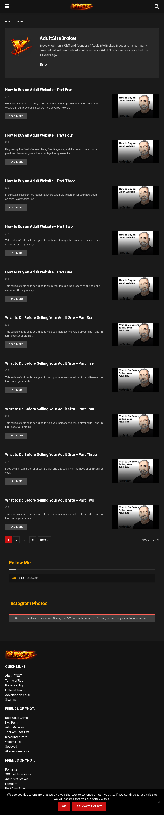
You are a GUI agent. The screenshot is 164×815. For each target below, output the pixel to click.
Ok (64, 806)
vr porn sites (13, 741)
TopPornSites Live (17, 732)
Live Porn (11, 722)
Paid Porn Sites (15, 788)
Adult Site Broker (16, 779)
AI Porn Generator (17, 751)
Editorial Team (15, 690)
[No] (159, 802)
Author (19, 21)
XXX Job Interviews (18, 774)
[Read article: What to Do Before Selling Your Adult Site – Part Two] (135, 517)
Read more (18, 115)
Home (8, 21)
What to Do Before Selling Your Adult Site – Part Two (49, 500)
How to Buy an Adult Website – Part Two (39, 226)
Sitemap (11, 699)
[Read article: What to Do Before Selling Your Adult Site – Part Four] (135, 425)
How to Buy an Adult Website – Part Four (39, 135)
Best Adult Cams (16, 718)
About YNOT (13, 675)
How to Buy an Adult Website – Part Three (40, 181)
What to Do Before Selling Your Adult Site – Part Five (49, 363)
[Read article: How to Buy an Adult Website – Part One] (135, 288)
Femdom (11, 784)
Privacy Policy (14, 685)
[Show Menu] (7, 6)
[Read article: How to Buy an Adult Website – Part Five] (135, 106)
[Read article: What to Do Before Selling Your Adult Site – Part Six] (135, 334)
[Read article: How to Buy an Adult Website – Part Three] (135, 197)
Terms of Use (14, 680)
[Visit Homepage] (82, 6)
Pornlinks (11, 769)
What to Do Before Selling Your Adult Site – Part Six (48, 317)
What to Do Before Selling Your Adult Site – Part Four (49, 409)
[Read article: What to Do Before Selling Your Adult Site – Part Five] (135, 380)
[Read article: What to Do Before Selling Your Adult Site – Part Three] (135, 471)
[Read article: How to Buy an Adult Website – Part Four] (135, 151)
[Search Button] (157, 6)
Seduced (11, 746)
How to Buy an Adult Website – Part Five (38, 89)
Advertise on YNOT (18, 695)
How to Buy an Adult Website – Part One (38, 272)
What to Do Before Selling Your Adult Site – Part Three (51, 454)
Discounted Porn (16, 737)
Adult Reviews (14, 727)
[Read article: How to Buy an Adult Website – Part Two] (135, 243)
